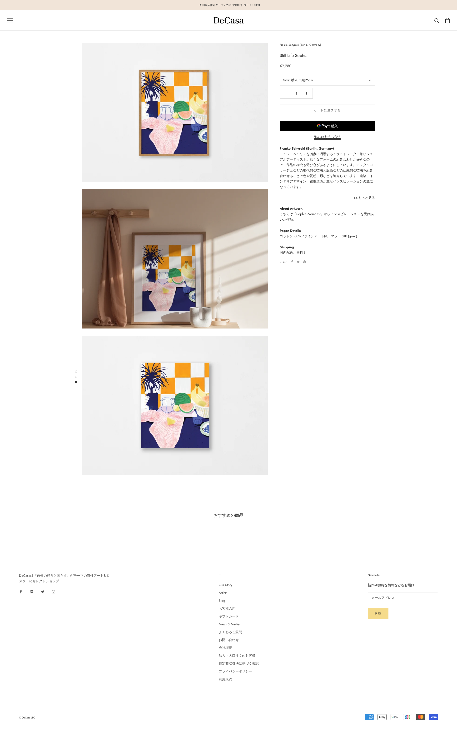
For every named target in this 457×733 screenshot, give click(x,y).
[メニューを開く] (10, 20)
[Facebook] (292, 261)
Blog (222, 600)
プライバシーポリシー (235, 671)
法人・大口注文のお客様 (237, 655)
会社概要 (225, 647)
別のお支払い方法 (327, 137)
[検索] (436, 20)
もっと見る (366, 197)
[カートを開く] (447, 20)
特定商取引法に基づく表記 (239, 663)
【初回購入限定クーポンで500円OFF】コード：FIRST (228, 5)
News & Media (229, 624)
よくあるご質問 (230, 632)
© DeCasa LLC (27, 717)
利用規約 (225, 679)
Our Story (225, 584)
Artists (223, 592)
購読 (378, 614)
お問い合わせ (229, 639)
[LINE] (31, 591)
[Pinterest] (304, 261)
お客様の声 (227, 608)
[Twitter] (298, 261)
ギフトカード (229, 616)
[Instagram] (53, 591)
